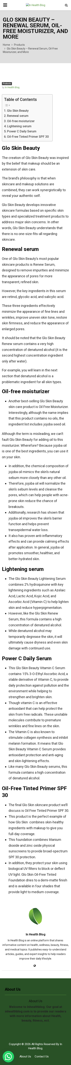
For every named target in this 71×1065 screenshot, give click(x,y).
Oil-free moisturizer (21, 121)
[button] (8, 1056)
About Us (25, 1056)
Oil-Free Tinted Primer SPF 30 (28, 136)
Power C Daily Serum (21, 131)
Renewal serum (17, 116)
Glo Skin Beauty (18, 110)
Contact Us (42, 1056)
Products (7, 84)
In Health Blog (12, 87)
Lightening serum (19, 126)
